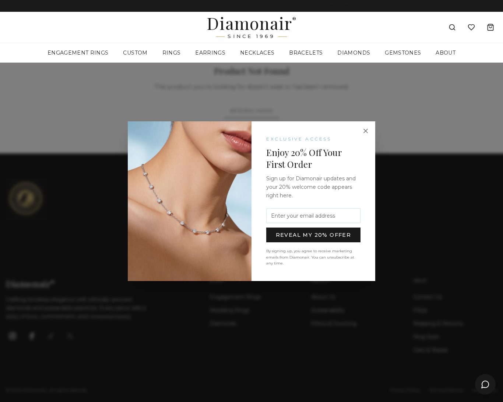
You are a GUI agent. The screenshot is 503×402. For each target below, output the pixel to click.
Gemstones (403, 52)
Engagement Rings (78, 52)
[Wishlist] (471, 27)
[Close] (365, 131)
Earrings (210, 52)
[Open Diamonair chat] (485, 384)
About (445, 52)
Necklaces (257, 52)
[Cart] (490, 27)
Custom (135, 52)
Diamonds (353, 52)
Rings (171, 52)
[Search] (452, 27)
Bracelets (306, 52)
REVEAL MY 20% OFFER (313, 235)
